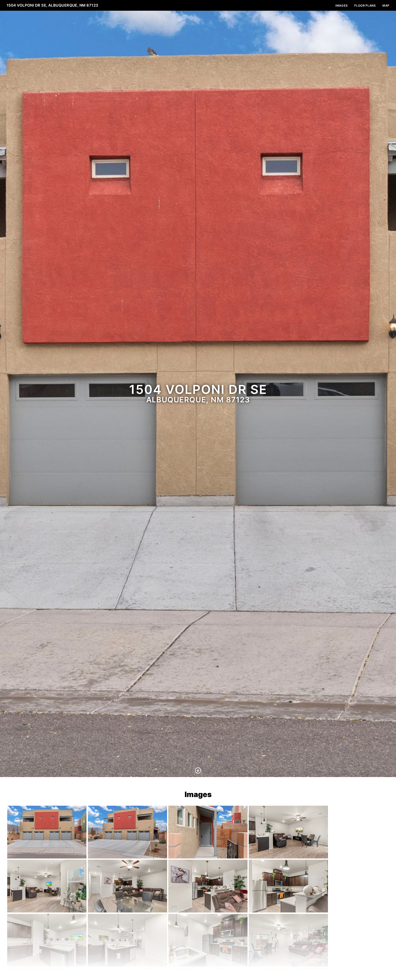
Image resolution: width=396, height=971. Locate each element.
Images (341, 5)
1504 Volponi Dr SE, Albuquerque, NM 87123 (52, 5)
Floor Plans (365, 5)
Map (385, 5)
